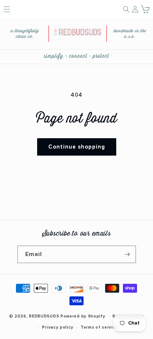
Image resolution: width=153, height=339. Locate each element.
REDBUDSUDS (44, 316)
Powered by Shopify (83, 316)
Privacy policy (57, 327)
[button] (146, 9)
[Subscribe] (127, 254)
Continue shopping (76, 147)
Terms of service (99, 327)
